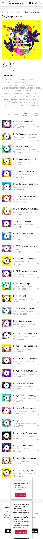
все (4, 114)
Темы (6, 511)
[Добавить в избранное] (11, 64)
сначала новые (24, 114)
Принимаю (20, 495)
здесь (27, 528)
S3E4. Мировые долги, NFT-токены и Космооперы (25, 160)
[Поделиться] (4, 64)
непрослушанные (13, 114)
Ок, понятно (21, 532)
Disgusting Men (16, 12)
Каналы (5, 12)
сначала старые (35, 114)
